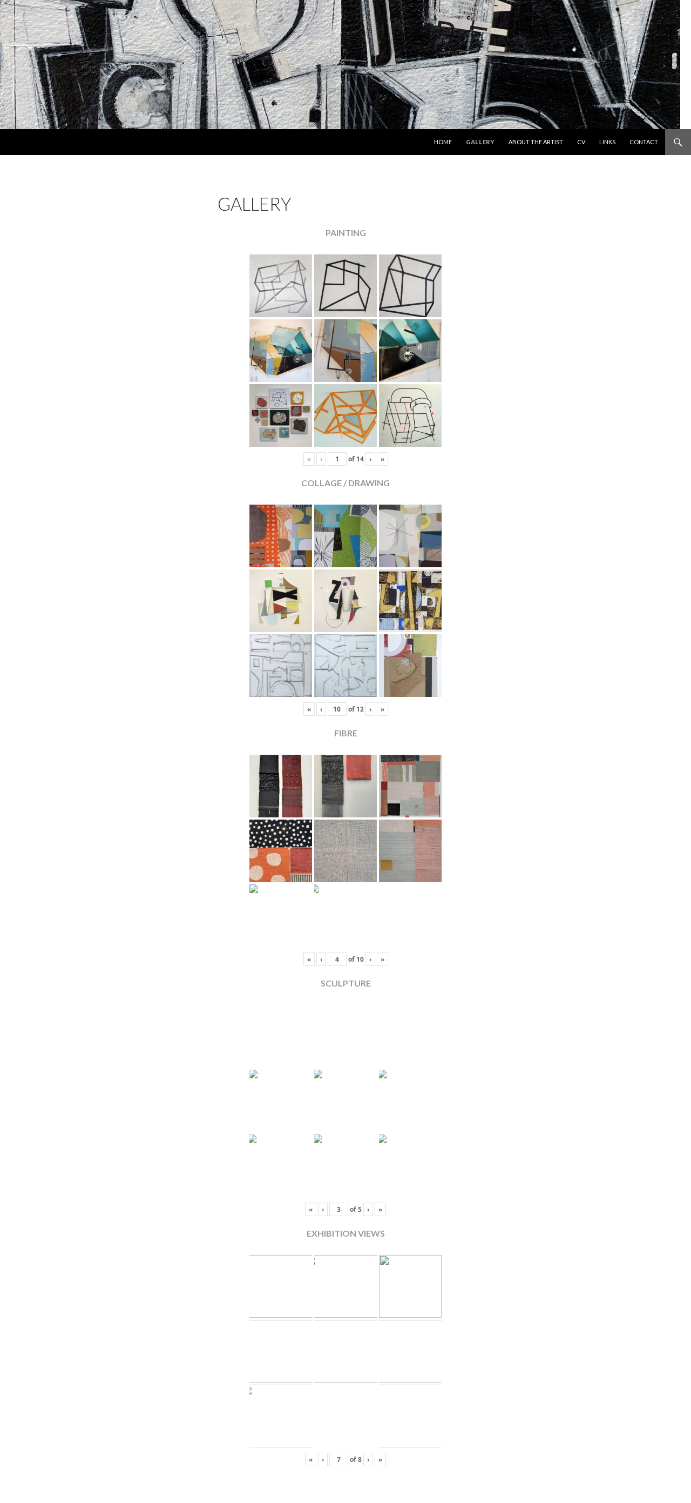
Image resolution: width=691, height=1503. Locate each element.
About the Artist (536, 141)
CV (581, 141)
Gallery (480, 141)
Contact (643, 141)
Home (443, 141)
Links (607, 141)
